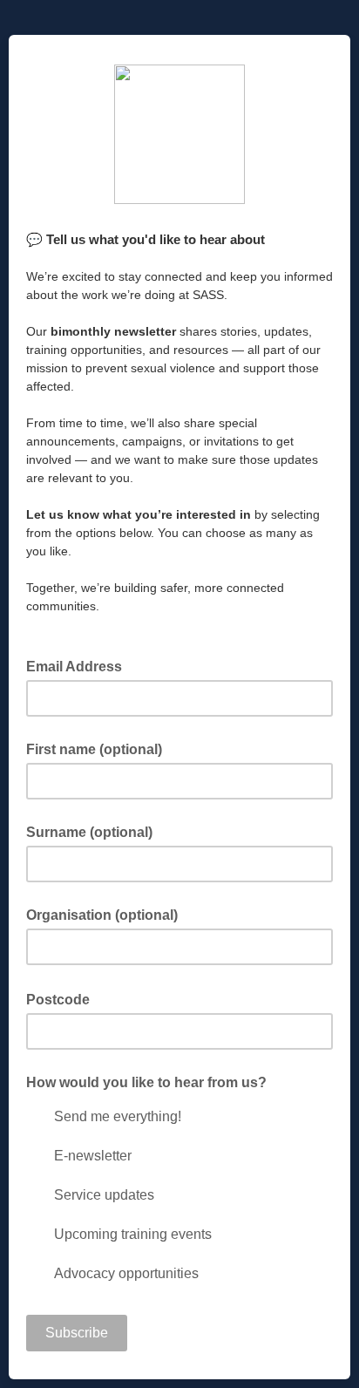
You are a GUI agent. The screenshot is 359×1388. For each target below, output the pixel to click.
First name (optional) (94, 749)
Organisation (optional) (102, 915)
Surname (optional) (89, 832)
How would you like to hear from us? (146, 1082)
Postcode (63, 998)
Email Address (79, 665)
